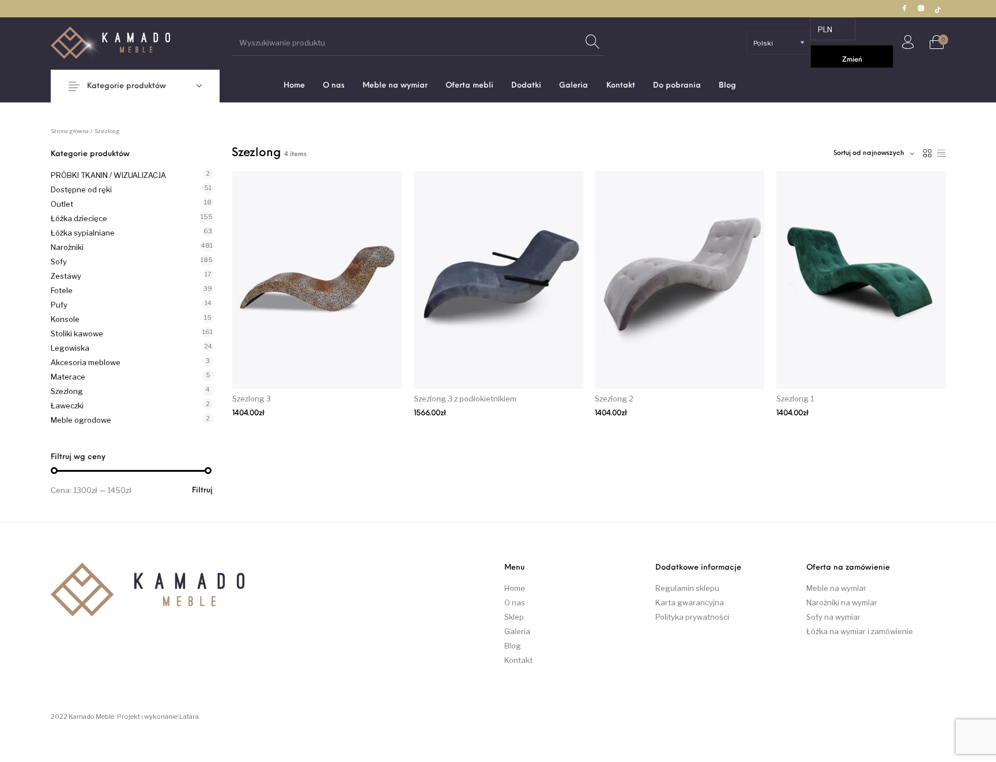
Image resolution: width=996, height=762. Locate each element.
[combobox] (873, 153)
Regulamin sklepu (687, 588)
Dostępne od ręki (81, 189)
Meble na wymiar (836, 588)
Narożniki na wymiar (841, 602)
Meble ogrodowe (81, 419)
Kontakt (518, 660)
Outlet (62, 203)
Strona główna (70, 131)
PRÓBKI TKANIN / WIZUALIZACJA (108, 175)
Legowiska (70, 347)
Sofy (59, 261)
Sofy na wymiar (833, 616)
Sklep (514, 616)
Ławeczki (67, 405)
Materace (68, 376)
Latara (189, 716)
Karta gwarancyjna (689, 602)
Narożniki (67, 247)
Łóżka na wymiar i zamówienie (859, 631)
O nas (514, 602)
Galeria (517, 631)
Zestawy (66, 275)
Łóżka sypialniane (83, 232)
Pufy (59, 304)
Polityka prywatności (692, 616)
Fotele (62, 290)
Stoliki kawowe (77, 333)
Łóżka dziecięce (79, 218)
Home (514, 588)
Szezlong (67, 391)
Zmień (852, 59)
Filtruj (202, 490)
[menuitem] (294, 85)
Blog (512, 645)
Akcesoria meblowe (85, 362)
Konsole (65, 319)
